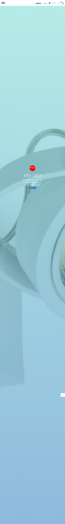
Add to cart (32, 188)
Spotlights (36, 185)
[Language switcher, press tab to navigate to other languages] (46, 3)
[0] (58, 3)
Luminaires (29, 185)
